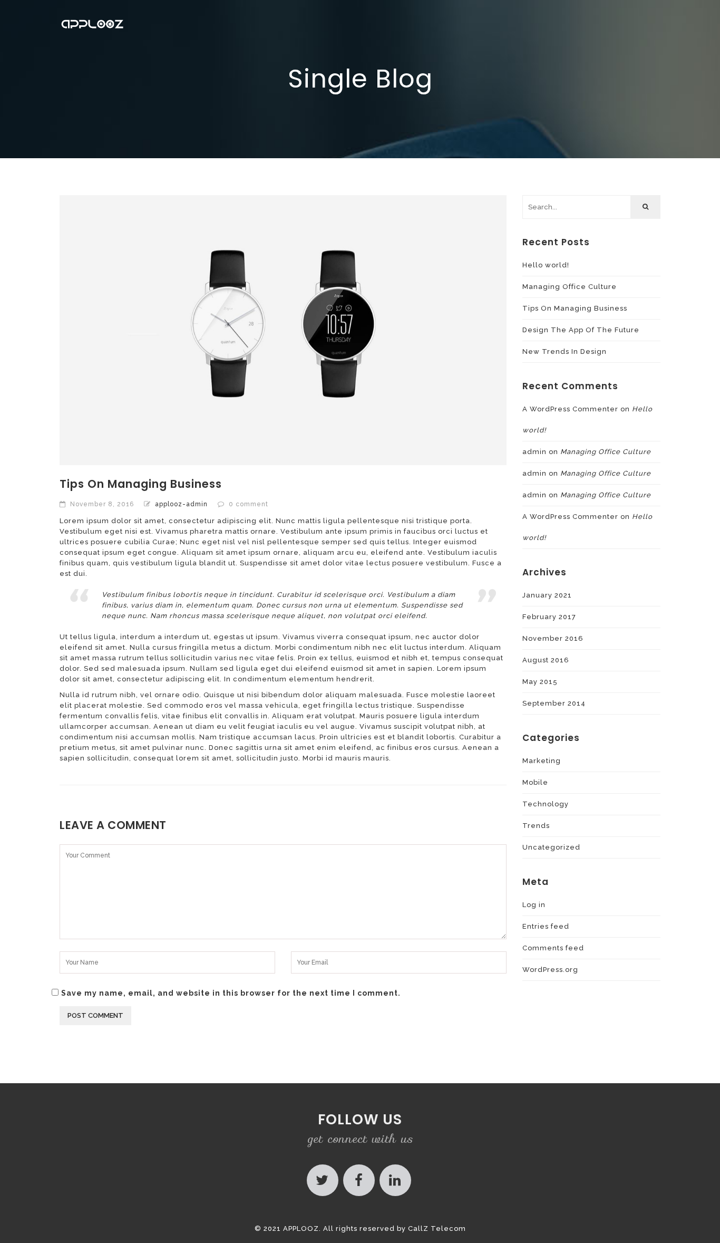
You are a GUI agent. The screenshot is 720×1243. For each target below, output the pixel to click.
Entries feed (545, 926)
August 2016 (545, 660)
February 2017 (549, 617)
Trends (536, 826)
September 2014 (554, 703)
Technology (545, 804)
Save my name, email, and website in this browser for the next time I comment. (231, 993)
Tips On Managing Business (574, 308)
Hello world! (545, 265)
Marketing (541, 761)
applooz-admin (181, 504)
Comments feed (553, 948)
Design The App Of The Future (580, 330)
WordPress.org (550, 970)
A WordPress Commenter (570, 409)
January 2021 (547, 595)
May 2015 (540, 682)
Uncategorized (551, 847)
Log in (534, 905)
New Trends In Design (564, 351)
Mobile (535, 782)
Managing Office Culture (569, 287)
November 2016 (552, 638)
